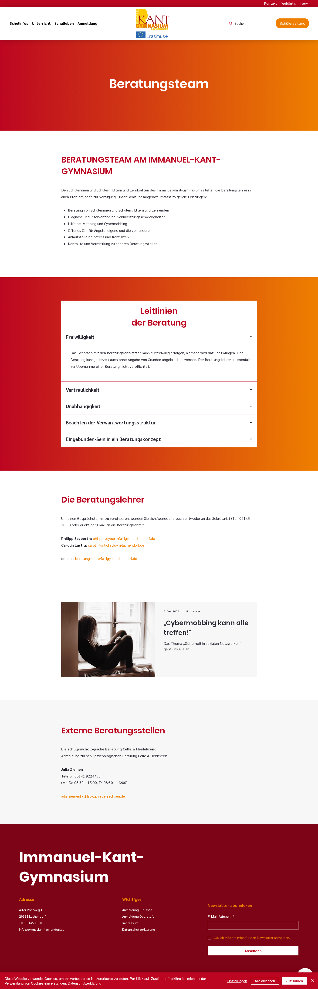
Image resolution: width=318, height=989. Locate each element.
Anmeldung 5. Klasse (137, 910)
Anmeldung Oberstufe (138, 916)
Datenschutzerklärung (84, 983)
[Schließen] (312, 980)
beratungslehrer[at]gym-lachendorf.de (106, 558)
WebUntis (288, 3)
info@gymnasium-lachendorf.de (41, 929)
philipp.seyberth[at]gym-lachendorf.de (124, 538)
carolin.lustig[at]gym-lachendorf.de (116, 545)
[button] (19, 23)
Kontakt (270, 3)
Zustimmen (294, 980)
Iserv (304, 3)
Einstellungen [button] (237, 980)
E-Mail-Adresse (221, 916)
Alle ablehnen (265, 980)
